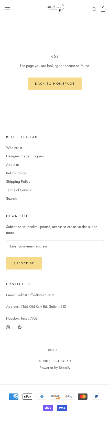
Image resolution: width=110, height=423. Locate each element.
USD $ (53, 350)
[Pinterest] (19, 327)
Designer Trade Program (25, 156)
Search (11, 198)
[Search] (94, 9)
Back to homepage (55, 83)
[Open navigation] (7, 9)
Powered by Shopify (55, 367)
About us (12, 164)
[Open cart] (103, 9)
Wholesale (14, 147)
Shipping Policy (18, 181)
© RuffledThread (55, 361)
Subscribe (24, 263)
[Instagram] (8, 327)
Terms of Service (18, 190)
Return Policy (16, 173)
